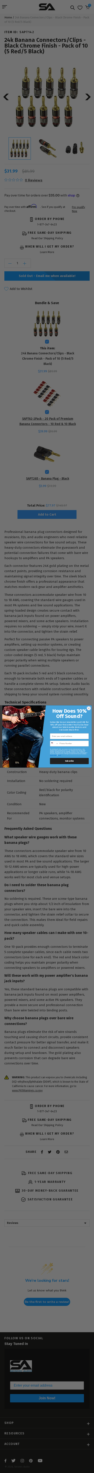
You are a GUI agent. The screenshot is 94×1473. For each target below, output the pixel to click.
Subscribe (69, 761)
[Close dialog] (89, 708)
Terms (59, 755)
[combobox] (54, 743)
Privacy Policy (53, 755)
